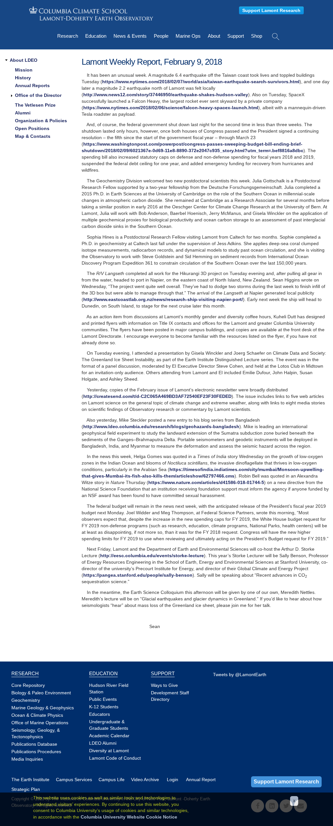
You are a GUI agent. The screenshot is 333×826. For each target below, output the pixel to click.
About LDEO (23, 60)
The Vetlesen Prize (35, 105)
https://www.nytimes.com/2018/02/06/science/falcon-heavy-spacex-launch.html (170, 107)
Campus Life (112, 779)
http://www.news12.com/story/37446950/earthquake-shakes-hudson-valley (165, 94)
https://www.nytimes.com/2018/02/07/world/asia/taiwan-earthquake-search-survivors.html (201, 81)
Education (95, 36)
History (23, 77)
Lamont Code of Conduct (115, 758)
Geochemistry (25, 700)
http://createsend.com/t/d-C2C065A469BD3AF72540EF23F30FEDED (157, 396)
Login (172, 779)
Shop (256, 36)
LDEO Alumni (102, 743)
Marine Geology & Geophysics (42, 707)
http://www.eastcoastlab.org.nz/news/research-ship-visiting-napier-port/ (163, 299)
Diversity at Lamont (109, 750)
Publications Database (34, 744)
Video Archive (145, 779)
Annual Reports (32, 85)
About (214, 36)
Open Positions (32, 128)
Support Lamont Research (271, 10)
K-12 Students (103, 706)
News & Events (130, 36)
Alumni (23, 112)
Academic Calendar (109, 735)
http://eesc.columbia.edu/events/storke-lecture (152, 555)
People (161, 36)
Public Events (103, 699)
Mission (24, 69)
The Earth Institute (30, 779)
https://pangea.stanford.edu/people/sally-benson (138, 575)
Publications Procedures (36, 751)
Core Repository (28, 685)
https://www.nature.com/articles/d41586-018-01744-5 (206, 482)
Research (67, 36)
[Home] (91, 13)
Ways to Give (164, 685)
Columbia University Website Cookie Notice (129, 816)
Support (235, 36)
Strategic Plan (25, 789)
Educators (99, 714)
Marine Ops (188, 36)
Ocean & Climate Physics (37, 715)
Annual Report (201, 779)
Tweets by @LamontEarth (239, 674)
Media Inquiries (27, 759)
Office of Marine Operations (39, 722)
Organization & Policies (41, 120)
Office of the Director (38, 95)
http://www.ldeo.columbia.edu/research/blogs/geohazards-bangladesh (161, 426)
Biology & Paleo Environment (41, 692)
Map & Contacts (32, 136)
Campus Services (74, 779)
